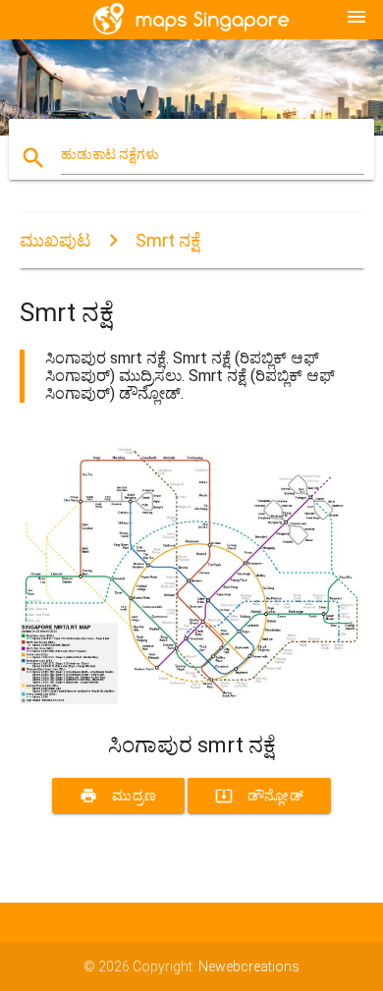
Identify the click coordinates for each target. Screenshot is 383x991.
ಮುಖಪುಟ (55, 240)
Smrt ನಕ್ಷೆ (168, 240)
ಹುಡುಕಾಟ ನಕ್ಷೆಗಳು (110, 154)
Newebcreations (249, 966)
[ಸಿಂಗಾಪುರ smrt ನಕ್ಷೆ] (192, 699)
